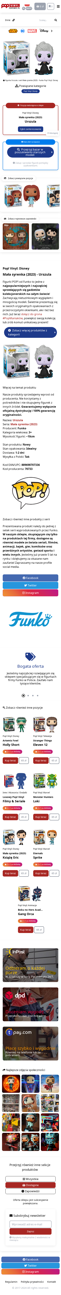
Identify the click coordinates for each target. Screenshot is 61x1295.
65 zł (23, 760)
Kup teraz (10, 760)
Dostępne (32, 1185)
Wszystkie (31, 1179)
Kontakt (51, 1281)
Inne (8, 20)
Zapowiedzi (31, 1191)
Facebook (31, 578)
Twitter (32, 585)
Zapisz (30, 1231)
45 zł (23, 817)
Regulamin (11, 1281)
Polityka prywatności (32, 1281)
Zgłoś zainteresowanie (30, 129)
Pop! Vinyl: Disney (30, 91)
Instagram (32, 593)
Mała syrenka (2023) (24, 424)
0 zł (41, 6)
